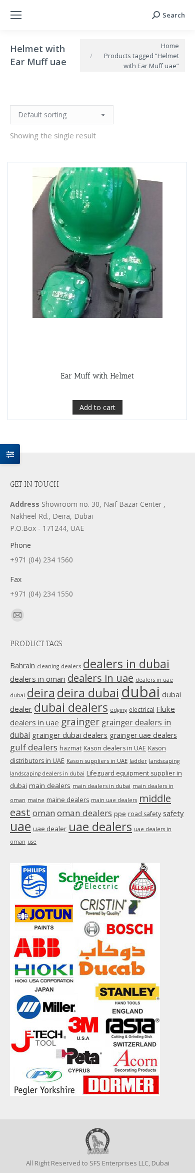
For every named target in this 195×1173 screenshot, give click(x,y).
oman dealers (84, 813)
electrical (141, 709)
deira (41, 693)
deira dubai (88, 693)
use (32, 841)
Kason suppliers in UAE (97, 760)
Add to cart (98, 407)
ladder (138, 760)
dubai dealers (71, 707)
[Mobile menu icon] (16, 15)
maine (36, 800)
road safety (144, 814)
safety (173, 813)
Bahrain (22, 665)
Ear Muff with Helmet (97, 375)
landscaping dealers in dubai (47, 773)
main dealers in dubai (101, 786)
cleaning (48, 666)
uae (20, 826)
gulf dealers (34, 747)
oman (43, 813)
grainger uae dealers (143, 735)
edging (118, 709)
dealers (71, 666)
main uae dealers (114, 800)
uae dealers (100, 827)
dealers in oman (38, 679)
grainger (80, 721)
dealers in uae (101, 678)
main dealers (49, 785)
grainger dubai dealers (70, 735)
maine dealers (67, 800)
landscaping (164, 760)
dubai (140, 692)
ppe (120, 813)
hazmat (71, 748)
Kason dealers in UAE (115, 748)
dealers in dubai (126, 664)
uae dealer (49, 828)
